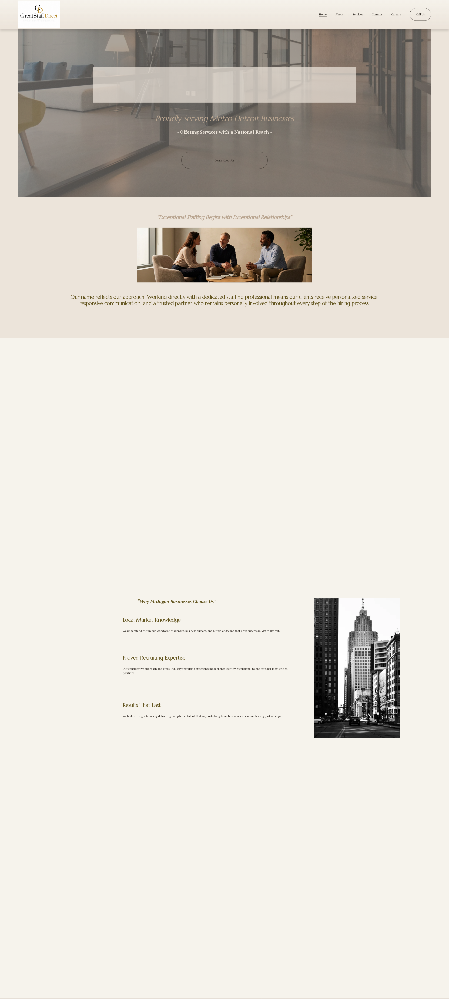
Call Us (420, 14)
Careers (396, 14)
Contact (377, 14)
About (339, 14)
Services (358, 14)
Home (323, 14)
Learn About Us (224, 160)
